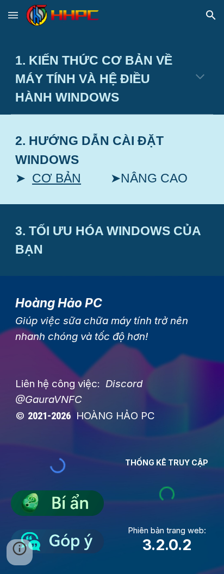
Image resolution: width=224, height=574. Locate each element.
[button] (13, 15)
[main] (112, 78)
